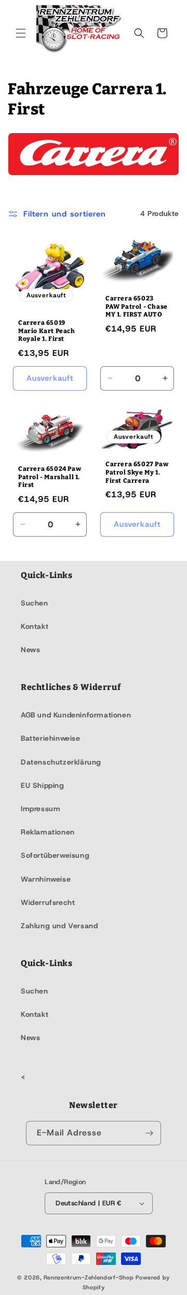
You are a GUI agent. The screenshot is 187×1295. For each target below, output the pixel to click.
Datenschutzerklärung (61, 762)
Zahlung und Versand (59, 925)
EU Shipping (42, 785)
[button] (20, 33)
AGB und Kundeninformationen (76, 715)
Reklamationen (48, 832)
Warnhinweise (46, 879)
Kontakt (34, 626)
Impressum (40, 808)
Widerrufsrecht (48, 902)
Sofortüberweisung (55, 855)
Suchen (34, 603)
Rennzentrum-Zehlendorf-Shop (90, 1277)
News (30, 649)
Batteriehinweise (51, 738)
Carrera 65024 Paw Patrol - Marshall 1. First (49, 476)
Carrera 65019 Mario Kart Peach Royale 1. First (46, 330)
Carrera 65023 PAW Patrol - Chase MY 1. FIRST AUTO (136, 306)
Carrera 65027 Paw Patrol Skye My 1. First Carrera (136, 472)
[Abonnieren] (149, 1133)
